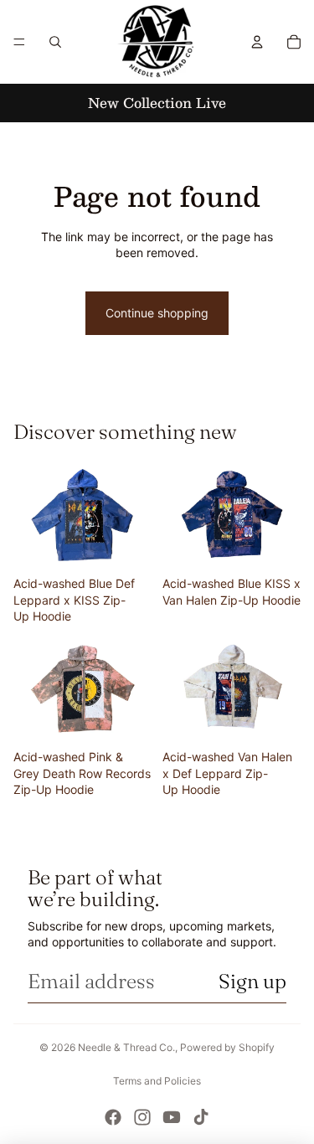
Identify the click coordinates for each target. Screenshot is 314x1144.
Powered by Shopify (227, 1047)
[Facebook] (113, 1117)
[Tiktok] (201, 1117)
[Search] (55, 41)
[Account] (257, 41)
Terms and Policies (157, 1080)
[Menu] (19, 42)
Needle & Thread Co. (126, 1047)
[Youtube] (172, 1117)
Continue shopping (157, 313)
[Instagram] (142, 1117)
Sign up (252, 981)
